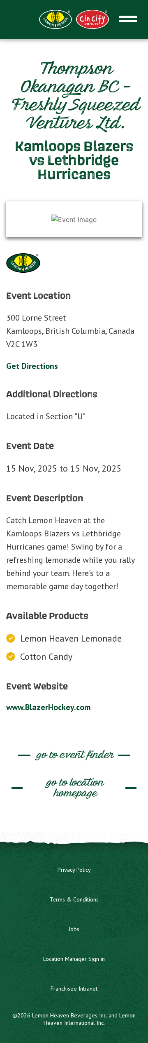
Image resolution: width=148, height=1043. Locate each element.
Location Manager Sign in (74, 959)
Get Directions (32, 366)
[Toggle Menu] (127, 19)
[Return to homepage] (74, 18)
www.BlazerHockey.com (48, 707)
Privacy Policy (74, 869)
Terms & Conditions (74, 899)
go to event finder (74, 755)
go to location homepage (74, 788)
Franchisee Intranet (74, 988)
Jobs (74, 929)
